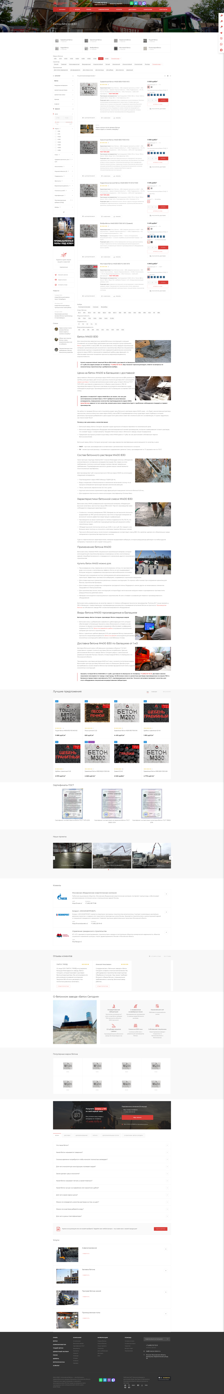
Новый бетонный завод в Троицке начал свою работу (63, 306)
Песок (55, 1355)
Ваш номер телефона (130, 1110)
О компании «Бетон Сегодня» (133, 1135)
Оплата (95, 1135)
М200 (126, 1071)
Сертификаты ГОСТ (78, 1346)
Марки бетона (102, 1341)
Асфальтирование (89, 1248)
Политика (101, 1348)
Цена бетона (85, 403)
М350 (97, 1090)
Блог (99, 1355)
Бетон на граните (111, 635)
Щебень (56, 1358)
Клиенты (75, 1360)
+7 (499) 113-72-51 (101, 3)
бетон (79, 345)
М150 (97, 1071)
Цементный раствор (61, 1351)
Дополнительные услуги (111, 1135)
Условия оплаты (129, 1341)
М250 (156, 1071)
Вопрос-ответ (129, 1348)
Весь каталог (167, 691)
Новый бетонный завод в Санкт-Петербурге (62, 298)
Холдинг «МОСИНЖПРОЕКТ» (84, 911)
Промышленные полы (91, 1313)
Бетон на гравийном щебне (103, 628)
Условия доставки (130, 1343)
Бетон (57, 1135)
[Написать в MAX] (144, 3)
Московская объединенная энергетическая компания (94, 893)
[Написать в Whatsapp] (131, 3)
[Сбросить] (63, 212)
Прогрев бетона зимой (91, 1291)
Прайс (55, 1337)
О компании (76, 1341)
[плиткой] (165, 75)
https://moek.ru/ (77, 903)
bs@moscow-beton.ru (101, 4)
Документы (76, 1348)
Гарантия (127, 1346)
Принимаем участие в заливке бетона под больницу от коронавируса (63, 315)
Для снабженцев (103, 1351)
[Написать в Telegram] (136, 3)
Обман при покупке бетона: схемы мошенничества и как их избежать (65, 341)
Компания (77, 1337)
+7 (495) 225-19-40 (96, 923)
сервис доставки (83, 382)
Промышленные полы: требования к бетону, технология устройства (66, 350)
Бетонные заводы (78, 1343)
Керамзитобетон (59, 1344)
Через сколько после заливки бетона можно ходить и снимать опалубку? (65, 330)
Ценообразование (82, 1135)
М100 (67, 1071)
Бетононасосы (59, 1362)
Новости (56, 291)
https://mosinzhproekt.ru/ (80, 923)
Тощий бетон (58, 1348)
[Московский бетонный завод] (75, 1022)
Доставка (67, 1135)
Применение (129, 1351)
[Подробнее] (166, 894)
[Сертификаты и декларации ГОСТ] (74, 3)
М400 (126, 1090)
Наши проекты (102, 1346)
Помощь (128, 1337)
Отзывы (75, 1358)
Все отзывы (167, 956)
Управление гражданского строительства (89, 931)
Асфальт (56, 1365)
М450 (156, 1090)
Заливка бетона (88, 1269)
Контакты (76, 1351)
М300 (67, 1090)
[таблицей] (170, 75)
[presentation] (53, 858)
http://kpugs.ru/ (77, 941)
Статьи (55, 323)
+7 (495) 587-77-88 (90, 903)
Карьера (75, 1363)
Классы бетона (102, 1343)
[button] (108, 869)
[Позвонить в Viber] (140, 3)
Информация (103, 1337)
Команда (75, 1355)
